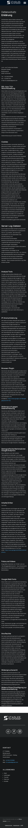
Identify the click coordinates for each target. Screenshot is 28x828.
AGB (22, 825)
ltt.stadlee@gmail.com (12, 762)
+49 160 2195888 (10, 760)
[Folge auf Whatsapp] (8, 731)
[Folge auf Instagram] (20, 731)
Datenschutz (8, 825)
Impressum (16, 825)
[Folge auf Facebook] (14, 731)
